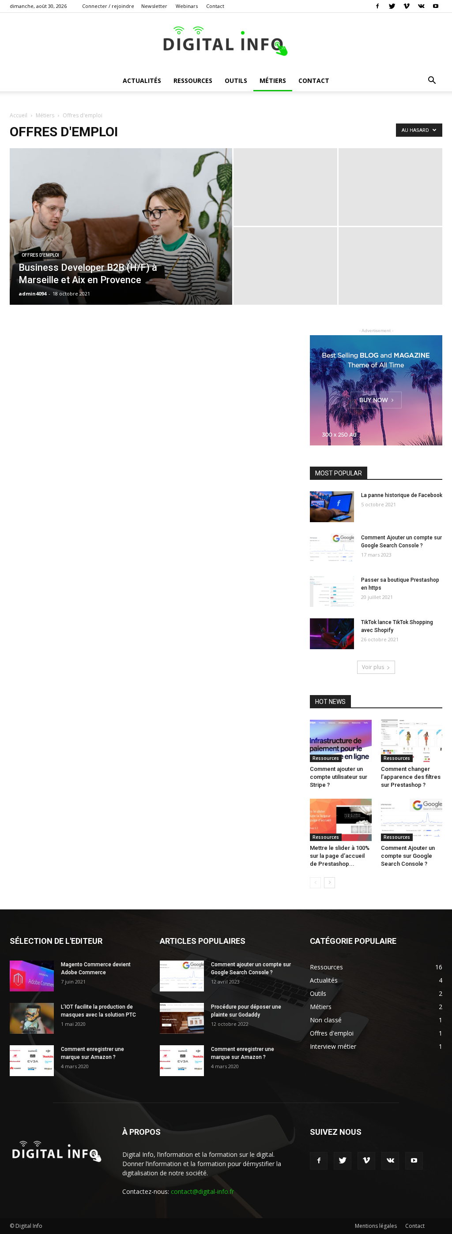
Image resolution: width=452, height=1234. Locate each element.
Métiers (273, 80)
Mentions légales (376, 1226)
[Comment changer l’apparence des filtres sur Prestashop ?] (412, 741)
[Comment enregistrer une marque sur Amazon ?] (32, 1060)
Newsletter (154, 6)
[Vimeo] (406, 6)
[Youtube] (435, 6)
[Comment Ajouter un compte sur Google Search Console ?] (332, 549)
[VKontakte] (421, 6)
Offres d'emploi (40, 255)
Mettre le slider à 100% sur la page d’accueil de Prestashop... (339, 856)
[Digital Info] (226, 42)
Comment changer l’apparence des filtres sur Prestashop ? (411, 777)
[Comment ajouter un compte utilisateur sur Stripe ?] (341, 741)
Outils (236, 80)
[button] (431, 81)
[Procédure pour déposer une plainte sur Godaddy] (182, 1018)
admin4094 (32, 293)
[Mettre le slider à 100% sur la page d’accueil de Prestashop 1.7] (341, 820)
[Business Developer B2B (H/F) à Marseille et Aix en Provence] (121, 244)
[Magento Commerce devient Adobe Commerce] (32, 976)
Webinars (187, 6)
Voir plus (373, 667)
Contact (215, 6)
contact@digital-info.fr (202, 1191)
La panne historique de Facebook (401, 495)
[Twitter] (392, 6)
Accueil (18, 115)
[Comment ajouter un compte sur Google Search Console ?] (182, 976)
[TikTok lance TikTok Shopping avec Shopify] (332, 633)
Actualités (142, 80)
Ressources (192, 80)
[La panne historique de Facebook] (332, 506)
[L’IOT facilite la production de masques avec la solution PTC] (32, 1018)
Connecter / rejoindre (108, 6)
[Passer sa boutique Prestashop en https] (332, 591)
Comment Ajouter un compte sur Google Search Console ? (408, 856)
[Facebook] (377, 6)
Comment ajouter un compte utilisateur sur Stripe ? (338, 777)
